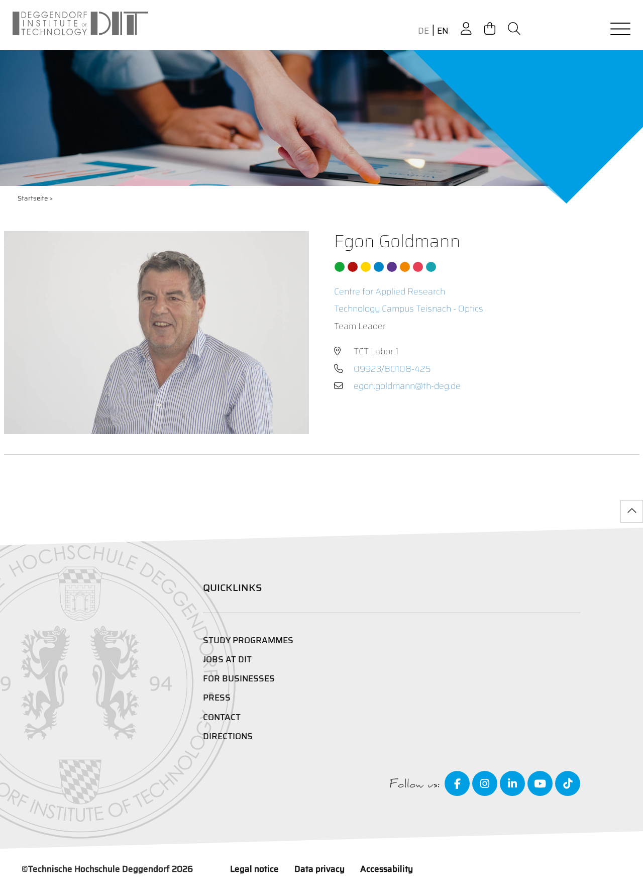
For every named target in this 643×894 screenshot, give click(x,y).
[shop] (489, 29)
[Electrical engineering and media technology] (366, 267)
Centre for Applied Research (389, 291)
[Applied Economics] (353, 267)
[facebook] (457, 783)
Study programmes (248, 640)
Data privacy (319, 869)
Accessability (386, 869)
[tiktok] (567, 783)
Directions (228, 736)
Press (217, 697)
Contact (222, 717)
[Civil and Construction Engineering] (340, 267)
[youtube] (540, 783)
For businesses (239, 678)
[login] (466, 29)
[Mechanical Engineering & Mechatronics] (379, 267)
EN (442, 31)
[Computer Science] (418, 267)
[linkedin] (512, 783)
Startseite (33, 198)
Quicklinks (232, 587)
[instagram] (484, 783)
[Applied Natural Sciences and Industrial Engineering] (392, 267)
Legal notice (254, 869)
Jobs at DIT (227, 659)
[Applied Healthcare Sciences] (405, 267)
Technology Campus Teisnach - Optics (408, 309)
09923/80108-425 (392, 369)
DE (423, 31)
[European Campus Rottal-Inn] (431, 267)
